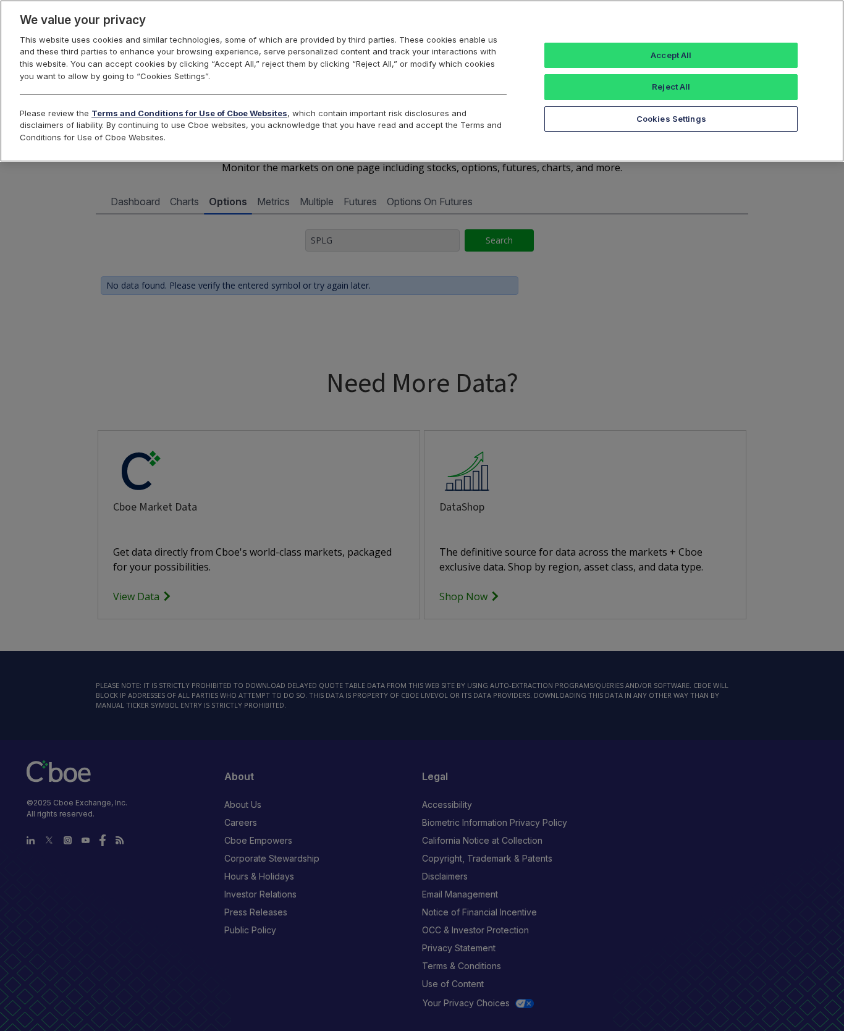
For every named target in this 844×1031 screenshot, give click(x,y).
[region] (422, 81)
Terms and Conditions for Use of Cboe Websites (189, 113)
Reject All (671, 86)
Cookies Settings (671, 119)
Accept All (671, 55)
